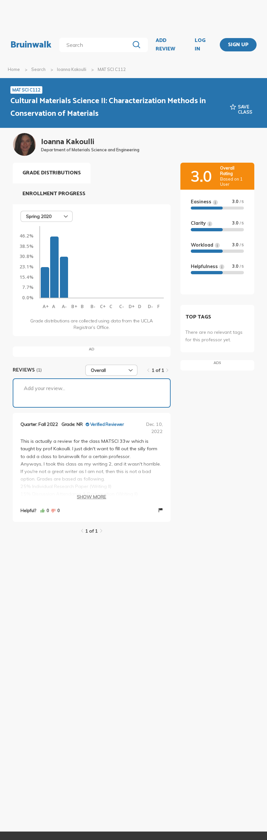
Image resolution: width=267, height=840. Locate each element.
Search (38, 69)
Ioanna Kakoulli (71, 69)
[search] (95, 45)
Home (14, 69)
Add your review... (44, 388)
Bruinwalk (30, 45)
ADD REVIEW (165, 44)
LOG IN (200, 44)
